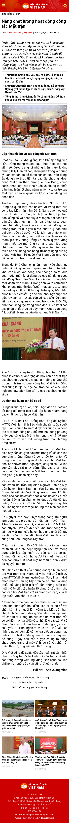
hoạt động (43, 677)
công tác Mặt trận (21, 682)
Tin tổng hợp (11, 14)
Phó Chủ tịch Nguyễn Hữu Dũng (29, 687)
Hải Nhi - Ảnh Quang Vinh (20, 33)
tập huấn (38, 682)
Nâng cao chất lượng (23, 677)
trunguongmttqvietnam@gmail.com (37, 814)
